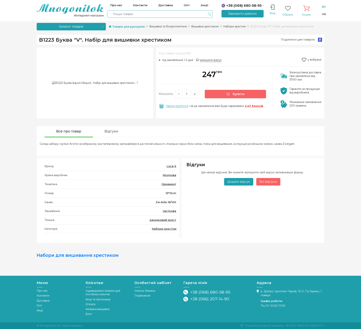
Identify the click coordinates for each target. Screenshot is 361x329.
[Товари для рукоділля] (70, 10)
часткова (169, 211)
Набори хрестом (164, 229)
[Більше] (194, 94)
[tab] (69, 131)
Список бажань (144, 290)
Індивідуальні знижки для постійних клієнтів (103, 292)
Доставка (43, 300)
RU (324, 6)
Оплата (90, 304)
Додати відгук (238, 181)
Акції (40, 310)
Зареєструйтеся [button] (177, 106)
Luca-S (171, 166)
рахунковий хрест (163, 220)
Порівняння (142, 295)
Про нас (42, 290)
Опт (39, 305)
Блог (89, 314)
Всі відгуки (268, 181)
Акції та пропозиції (98, 299)
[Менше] (179, 94)
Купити (238, 94)
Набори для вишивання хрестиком (78, 255)
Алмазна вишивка (97, 309)
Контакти (43, 295)
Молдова (169, 175)
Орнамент (169, 184)
